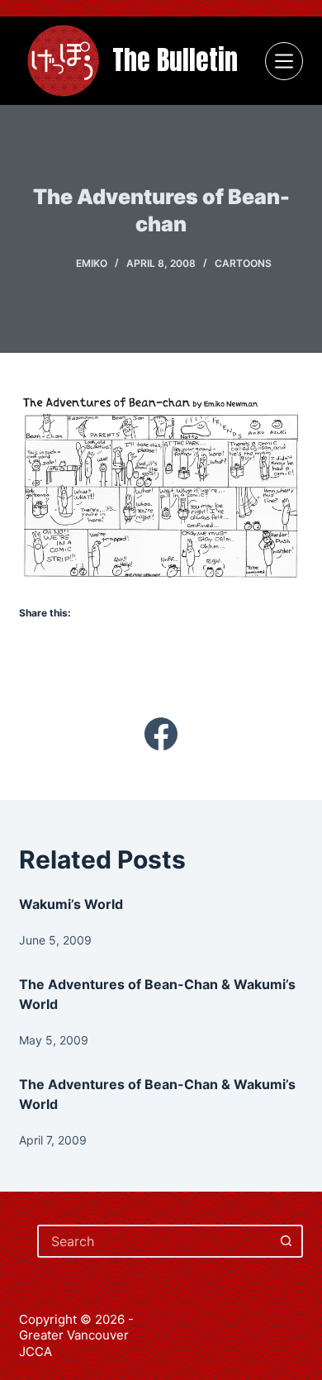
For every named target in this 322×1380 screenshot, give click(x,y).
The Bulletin (175, 60)
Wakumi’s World (71, 904)
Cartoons (243, 263)
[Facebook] (160, 734)
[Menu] (284, 61)
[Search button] (286, 1241)
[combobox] (155, 1241)
